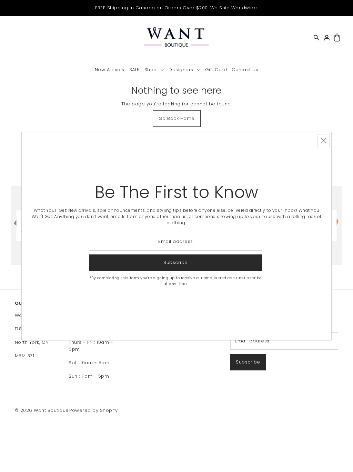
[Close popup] (323, 140)
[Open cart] (337, 38)
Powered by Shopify (93, 410)
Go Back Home (177, 118)
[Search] (317, 38)
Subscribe (248, 362)
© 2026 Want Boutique (42, 410)
